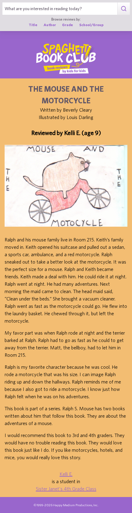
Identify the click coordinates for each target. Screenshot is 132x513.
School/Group (91, 24)
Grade (67, 24)
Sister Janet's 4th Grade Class (66, 488)
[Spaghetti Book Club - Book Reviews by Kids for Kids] (66, 58)
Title (33, 24)
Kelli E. (66, 474)
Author (50, 24)
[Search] (123, 8)
